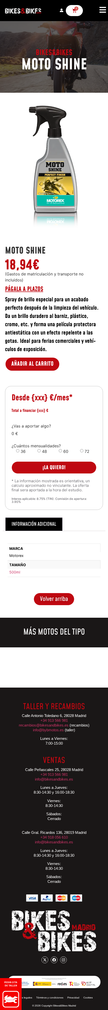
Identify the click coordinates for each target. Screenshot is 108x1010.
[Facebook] (54, 959)
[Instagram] (63, 959)
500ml (14, 572)
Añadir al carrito (32, 364)
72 (87, 451)
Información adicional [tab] (34, 524)
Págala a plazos (24, 289)
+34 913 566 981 (54, 774)
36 (23, 451)
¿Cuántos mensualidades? (36, 446)
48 (44, 451)
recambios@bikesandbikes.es (44, 725)
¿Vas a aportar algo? (31, 426)
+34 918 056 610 (54, 837)
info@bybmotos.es (48, 730)
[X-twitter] (44, 959)
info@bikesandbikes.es (54, 779)
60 (65, 451)
